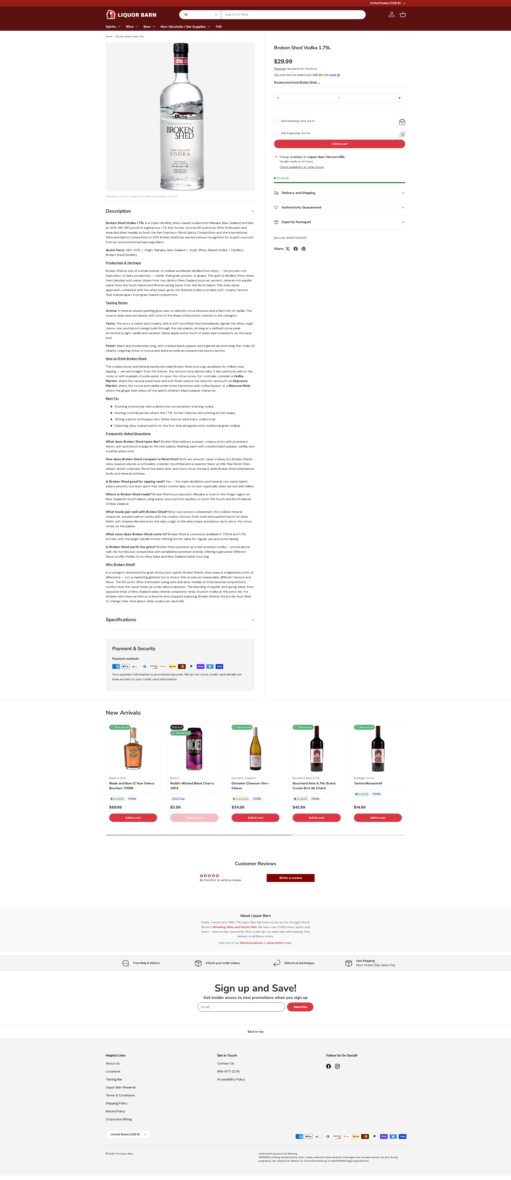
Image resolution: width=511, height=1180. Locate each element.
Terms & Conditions (120, 1095)
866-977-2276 (228, 1071)
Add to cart (340, 144)
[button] (402, 14)
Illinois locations (251, 942)
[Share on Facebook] (296, 249)
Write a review (290, 878)
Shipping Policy (117, 1103)
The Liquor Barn (124, 1153)
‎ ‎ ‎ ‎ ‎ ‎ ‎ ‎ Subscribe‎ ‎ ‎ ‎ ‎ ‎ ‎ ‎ (300, 1007)
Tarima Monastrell (368, 783)
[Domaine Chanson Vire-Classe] (255, 749)
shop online (275, 942)
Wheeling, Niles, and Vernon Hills (235, 927)
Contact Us (225, 1063)
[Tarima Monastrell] (378, 749)
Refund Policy (115, 1111)
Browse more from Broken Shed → (297, 82)
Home (109, 36)
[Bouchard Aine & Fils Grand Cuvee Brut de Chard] (317, 749)
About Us (113, 1063)
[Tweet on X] (288, 249)
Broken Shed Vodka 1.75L (130, 36)
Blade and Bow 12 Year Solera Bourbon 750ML (131, 785)
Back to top (255, 1031)
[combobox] (272, 14)
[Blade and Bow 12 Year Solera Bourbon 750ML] (133, 749)
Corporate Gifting (119, 1119)
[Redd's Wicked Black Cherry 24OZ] (194, 749)
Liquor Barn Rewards (121, 1087)
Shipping (279, 68)
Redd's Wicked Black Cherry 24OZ (192, 785)
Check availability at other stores (302, 167)
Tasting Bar (114, 1079)
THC (219, 27)
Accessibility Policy (231, 1079)
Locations (113, 1071)
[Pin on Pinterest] (304, 249)
